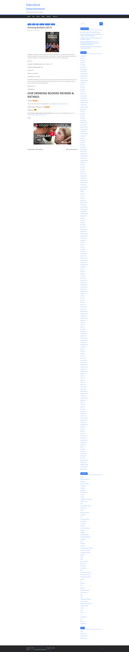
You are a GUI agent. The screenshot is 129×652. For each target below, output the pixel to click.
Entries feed (83, 633)
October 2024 (83, 104)
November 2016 (84, 313)
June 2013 (82, 404)
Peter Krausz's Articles (85, 574)
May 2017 (82, 300)
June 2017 (82, 298)
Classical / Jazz (83, 492)
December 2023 (83, 127)
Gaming (82, 530)
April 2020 (82, 224)
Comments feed (84, 635)
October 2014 (83, 369)
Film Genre (42, 24)
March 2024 (83, 120)
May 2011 (82, 447)
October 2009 (83, 462)
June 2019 (82, 244)
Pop (81, 581)
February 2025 (83, 96)
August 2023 (83, 136)
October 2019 (83, 238)
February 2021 (83, 202)
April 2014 (82, 382)
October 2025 (83, 78)
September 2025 (84, 80)
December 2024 (83, 100)
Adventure (82, 481)
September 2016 (84, 318)
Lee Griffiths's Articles (85, 552)
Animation (82, 488)
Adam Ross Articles (84, 479)
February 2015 (83, 360)
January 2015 (83, 362)
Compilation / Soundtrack (86, 499)
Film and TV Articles (84, 519)
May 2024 (82, 116)
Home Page (47, 24)
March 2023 (83, 147)
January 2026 (83, 71)
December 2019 (83, 233)
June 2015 (82, 351)
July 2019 (82, 242)
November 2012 (84, 420)
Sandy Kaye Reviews (84, 590)
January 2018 (83, 282)
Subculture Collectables (85, 599)
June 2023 (82, 140)
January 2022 (83, 178)
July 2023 (82, 138)
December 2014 (83, 364)
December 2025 (83, 73)
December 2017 (83, 284)
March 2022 (83, 173)
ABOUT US (55, 16)
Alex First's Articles (84, 483)
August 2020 (83, 216)
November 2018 (84, 260)
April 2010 (82, 458)
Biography (82, 490)
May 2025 (82, 89)
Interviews (82, 543)
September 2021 (84, 187)
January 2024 (83, 124)
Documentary (83, 508)
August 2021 (83, 189)
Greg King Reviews (84, 534)
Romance (52, 24)
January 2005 (83, 469)
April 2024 (82, 118)
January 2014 (83, 389)
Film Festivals (83, 521)
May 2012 (82, 431)
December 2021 (83, 180)
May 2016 (82, 327)
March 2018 (83, 278)
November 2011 (84, 440)
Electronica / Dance (84, 512)
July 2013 (82, 402)
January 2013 (83, 415)
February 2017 (83, 307)
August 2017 (83, 293)
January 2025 (83, 98)
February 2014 (83, 387)
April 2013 (82, 409)
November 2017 (84, 287)
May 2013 (82, 407)
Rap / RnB (82, 583)
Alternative (82, 485)
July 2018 (82, 269)
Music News (83, 565)
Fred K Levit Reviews (85, 528)
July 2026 (82, 58)
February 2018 (83, 280)
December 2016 (83, 311)
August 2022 (83, 162)
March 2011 (83, 451)
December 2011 (83, 438)
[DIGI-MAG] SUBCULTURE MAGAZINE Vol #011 (90, 32)
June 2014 (82, 378)
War (81, 619)
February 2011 (83, 453)
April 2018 (82, 275)
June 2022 (82, 167)
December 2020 (83, 207)
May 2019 (82, 247)
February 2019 (83, 253)
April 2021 (82, 198)
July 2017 (82, 295)
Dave (39, 30)
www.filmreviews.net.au (62, 103)
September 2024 (84, 107)
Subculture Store (84, 601)
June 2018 (82, 271)
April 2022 (82, 171)
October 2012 (83, 422)
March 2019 (83, 251)
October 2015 (83, 342)
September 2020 (84, 213)
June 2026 (82, 60)
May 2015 (82, 353)
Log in (81, 631)
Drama (34, 24)
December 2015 (83, 338)
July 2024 (82, 111)
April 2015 (82, 355)
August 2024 (83, 109)
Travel (81, 612)
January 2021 (83, 204)
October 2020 (83, 211)
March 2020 (83, 227)
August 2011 (83, 444)
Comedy (29, 24)
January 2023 (83, 151)
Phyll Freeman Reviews (85, 577)
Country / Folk (83, 501)
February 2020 (83, 229)
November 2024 (84, 102)
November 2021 (84, 182)
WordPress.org (83, 638)
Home (28, 16)
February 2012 (83, 435)
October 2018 (83, 262)
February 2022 (83, 176)
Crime (81, 503)
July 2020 (82, 218)
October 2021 (83, 184)
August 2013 (83, 400)
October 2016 (83, 315)
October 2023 (83, 131)
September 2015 (84, 344)
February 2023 (83, 149)
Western (82, 621)
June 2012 (82, 429)
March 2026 (83, 67)
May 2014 (82, 380)
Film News (82, 525)
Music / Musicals (84, 561)
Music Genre (83, 563)
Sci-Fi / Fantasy (83, 592)
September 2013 (84, 398)
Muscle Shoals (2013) (71, 149)
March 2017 (83, 304)
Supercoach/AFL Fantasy (85, 603)
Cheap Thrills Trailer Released (35, 149)
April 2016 (82, 329)
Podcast (49, 16)
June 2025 (82, 87)
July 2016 (82, 322)
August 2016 (83, 320)
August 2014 (83, 373)
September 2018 (84, 264)
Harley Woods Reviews (85, 537)
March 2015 (83, 358)
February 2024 (83, 122)
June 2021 (82, 193)
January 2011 (83, 455)
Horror (81, 541)
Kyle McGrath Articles (85, 550)
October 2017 (83, 289)
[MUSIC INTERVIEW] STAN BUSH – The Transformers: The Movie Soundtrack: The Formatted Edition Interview (89, 43)
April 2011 (82, 449)
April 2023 (82, 144)
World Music (83, 623)
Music (38, 16)
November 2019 (84, 236)
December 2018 (83, 258)
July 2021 (82, 191)
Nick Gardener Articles (85, 572)
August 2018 (83, 267)
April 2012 (82, 433)
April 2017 (82, 302)
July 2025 (82, 84)
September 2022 (84, 160)
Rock (81, 585)
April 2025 (82, 91)
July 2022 (82, 164)
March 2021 (83, 200)
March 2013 (83, 411)
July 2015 (82, 349)
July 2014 (82, 375)
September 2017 (84, 291)
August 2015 (83, 347)
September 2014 (84, 371)
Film (33, 16)
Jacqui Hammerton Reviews (86, 548)
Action (81, 477)
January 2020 (83, 231)
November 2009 (84, 460)
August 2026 (83, 56)
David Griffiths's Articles (85, 505)
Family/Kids (83, 514)
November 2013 (84, 393)
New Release (83, 568)
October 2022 (83, 158)
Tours (81, 610)
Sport (81, 594)
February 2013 (83, 413)
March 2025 (83, 93)
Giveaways (82, 532)
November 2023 (84, 129)
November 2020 (84, 209)
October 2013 (83, 395)
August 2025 (83, 82)
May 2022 (82, 169)
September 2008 (84, 464)
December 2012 (83, 418)
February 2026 (83, 69)
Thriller (82, 608)
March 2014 (83, 384)
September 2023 (84, 133)
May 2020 (82, 222)
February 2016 (83, 333)
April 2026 (82, 64)
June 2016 (82, 324)
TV (80, 614)
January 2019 (83, 256)
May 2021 (82, 196)
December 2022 (83, 153)
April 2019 (82, 249)
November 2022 (84, 156)
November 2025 (84, 76)
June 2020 (82, 220)
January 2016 (83, 335)
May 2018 (82, 273)
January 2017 (83, 309)
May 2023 (82, 142)
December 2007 (83, 467)
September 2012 (84, 424)
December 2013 (83, 391)
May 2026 (82, 62)
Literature (82, 554)
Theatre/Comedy (84, 605)
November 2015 (84, 340)
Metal (81, 557)
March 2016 (83, 331)
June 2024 (82, 113)
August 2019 (83, 240)
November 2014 (84, 367)
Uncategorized (83, 617)
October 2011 (83, 442)
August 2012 (83, 427)
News (43, 16)
